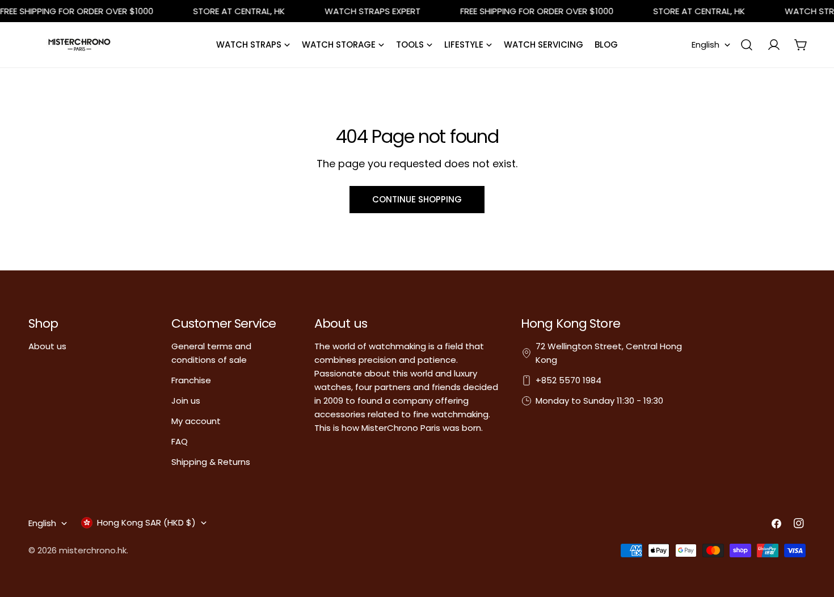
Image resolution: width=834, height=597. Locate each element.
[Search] (746, 44)
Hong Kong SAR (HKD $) (146, 522)
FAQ (179, 441)
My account (196, 421)
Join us (185, 401)
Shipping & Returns (210, 462)
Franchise (191, 380)
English (705, 44)
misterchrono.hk (93, 550)
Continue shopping (417, 199)
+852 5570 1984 (568, 380)
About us (47, 346)
